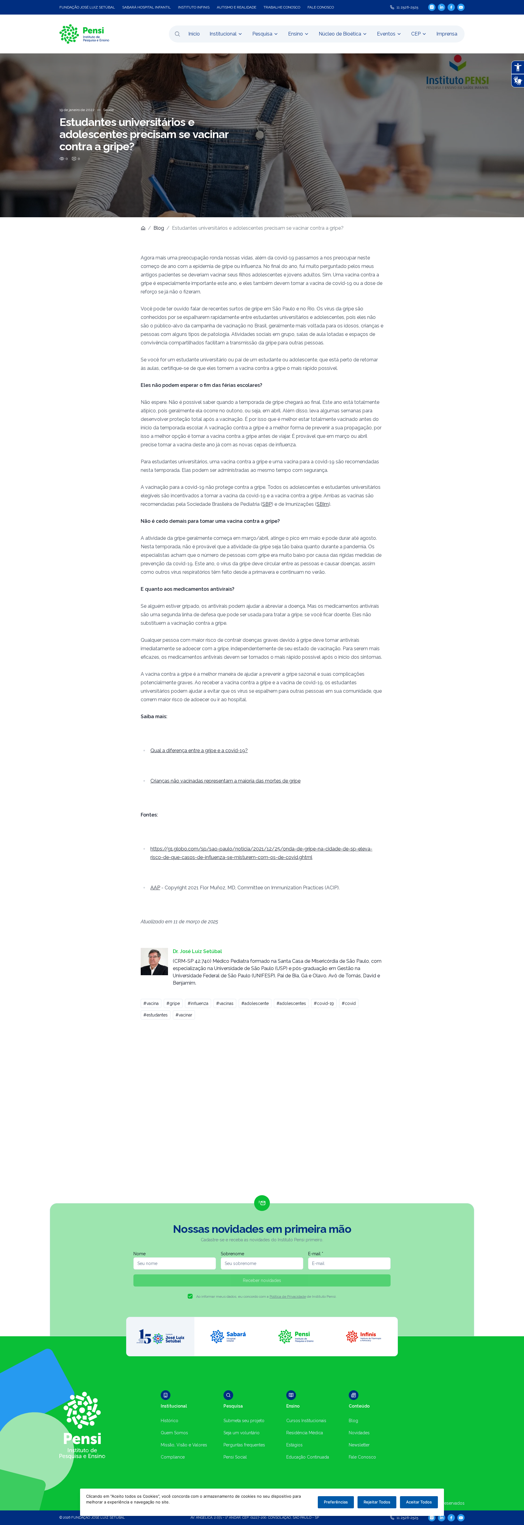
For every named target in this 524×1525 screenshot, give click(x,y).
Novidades (359, 1432)
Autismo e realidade (236, 7)
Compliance (173, 1457)
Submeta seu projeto (243, 1420)
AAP (155, 888)
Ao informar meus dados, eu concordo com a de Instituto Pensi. (266, 1296)
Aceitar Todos (419, 1502)
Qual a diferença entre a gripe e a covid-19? (199, 750)
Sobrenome (232, 1253)
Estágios (294, 1444)
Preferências (336, 1502)
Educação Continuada (307, 1457)
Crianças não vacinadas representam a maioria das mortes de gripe (225, 781)
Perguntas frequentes (244, 1444)
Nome (139, 1253)
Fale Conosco (362, 1457)
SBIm (323, 504)
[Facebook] (451, 7)
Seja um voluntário (241, 1432)
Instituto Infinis (194, 7)
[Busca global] (177, 34)
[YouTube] (461, 7)
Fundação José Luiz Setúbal (87, 7)
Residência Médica (304, 1432)
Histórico (169, 1420)
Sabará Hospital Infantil (146, 7)
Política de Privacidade (288, 1296)
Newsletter (359, 1444)
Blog (158, 228)
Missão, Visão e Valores (184, 1444)
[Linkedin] (441, 7)
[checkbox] (190, 1296)
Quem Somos (174, 1432)
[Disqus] (262, 1110)
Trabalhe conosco (282, 7)
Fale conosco (320, 7)
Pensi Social (235, 1457)
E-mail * (315, 1253)
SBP (267, 504)
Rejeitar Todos (377, 1502)
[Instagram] (431, 7)
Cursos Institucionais (306, 1420)
